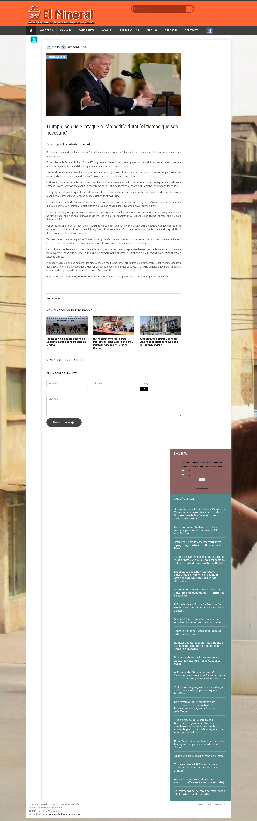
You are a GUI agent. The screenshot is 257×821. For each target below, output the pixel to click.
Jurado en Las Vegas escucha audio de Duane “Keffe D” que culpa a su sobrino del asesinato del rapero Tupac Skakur (199, 559)
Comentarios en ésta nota (64, 360)
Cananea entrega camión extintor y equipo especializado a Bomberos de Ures (198, 545)
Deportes (171, 30)
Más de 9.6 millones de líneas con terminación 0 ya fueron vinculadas (198, 621)
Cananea (66, 30)
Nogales (107, 30)
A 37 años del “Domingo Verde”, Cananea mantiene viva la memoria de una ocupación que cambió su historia (199, 675)
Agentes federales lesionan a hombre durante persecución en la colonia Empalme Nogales (198, 645)
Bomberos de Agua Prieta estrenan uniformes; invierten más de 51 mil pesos (197, 660)
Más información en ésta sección (69, 309)
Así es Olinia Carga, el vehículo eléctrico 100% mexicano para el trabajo (200, 781)
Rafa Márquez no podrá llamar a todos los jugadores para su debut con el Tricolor (199, 744)
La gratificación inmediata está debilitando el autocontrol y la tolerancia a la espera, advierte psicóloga (194, 706)
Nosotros (46, 30)
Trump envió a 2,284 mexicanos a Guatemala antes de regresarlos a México (66, 341)
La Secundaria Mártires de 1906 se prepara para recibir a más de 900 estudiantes (196, 530)
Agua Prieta (86, 30)
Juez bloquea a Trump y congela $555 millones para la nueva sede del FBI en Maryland (159, 341)
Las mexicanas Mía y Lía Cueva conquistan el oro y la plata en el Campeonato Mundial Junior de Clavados (196, 576)
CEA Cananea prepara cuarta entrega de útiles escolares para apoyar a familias (198, 690)
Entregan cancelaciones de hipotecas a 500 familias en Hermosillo (200, 792)
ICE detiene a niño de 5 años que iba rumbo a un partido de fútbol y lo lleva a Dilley (199, 607)
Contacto (191, 30)
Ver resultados (202, 488)
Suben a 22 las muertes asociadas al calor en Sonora (197, 632)
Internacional (56, 56)
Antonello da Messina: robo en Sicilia (199, 755)
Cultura (152, 30)
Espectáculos (129, 30)
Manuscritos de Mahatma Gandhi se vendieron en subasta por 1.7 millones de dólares (199, 592)
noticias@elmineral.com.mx (64, 814)
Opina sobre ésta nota (61, 373)
